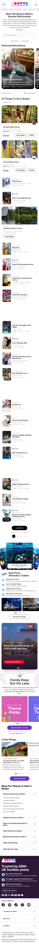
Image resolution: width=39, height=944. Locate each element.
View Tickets (14, 41)
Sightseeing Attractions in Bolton (14, 836)
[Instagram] (22, 905)
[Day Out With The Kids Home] (19, 4)
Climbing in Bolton (9, 800)
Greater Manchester (15, 9)
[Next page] (25, 536)
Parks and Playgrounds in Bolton (13, 809)
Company (6, 926)
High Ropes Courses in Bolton (12, 803)
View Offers (24, 41)
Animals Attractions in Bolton (13, 817)
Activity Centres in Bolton (11, 798)
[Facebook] (3, 905)
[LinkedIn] (9, 905)
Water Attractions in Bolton (12, 831)
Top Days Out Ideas (10, 911)
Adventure (32, 9)
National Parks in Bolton (11, 806)
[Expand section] (34, 817)
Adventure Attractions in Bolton (14, 794)
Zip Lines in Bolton (9, 811)
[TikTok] (16, 905)
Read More (19, 30)
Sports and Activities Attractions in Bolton (15, 824)
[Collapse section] (34, 793)
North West (5, 9)
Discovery (6, 918)
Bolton (25, 9)
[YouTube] (28, 905)
